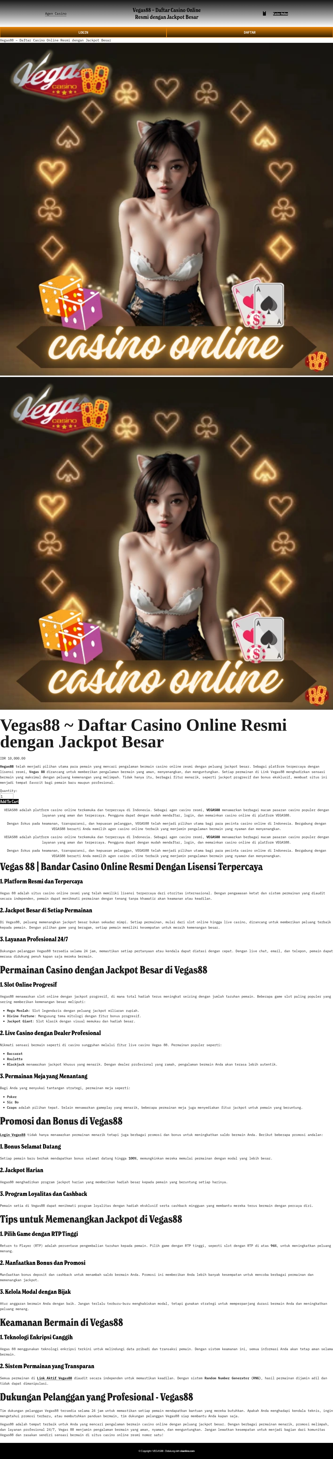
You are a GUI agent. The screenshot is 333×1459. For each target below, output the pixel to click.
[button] (9, 801)
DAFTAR (249, 32)
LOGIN (83, 32)
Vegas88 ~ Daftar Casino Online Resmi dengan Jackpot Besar (167, 13)
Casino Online (280, 13)
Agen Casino (55, 13)
